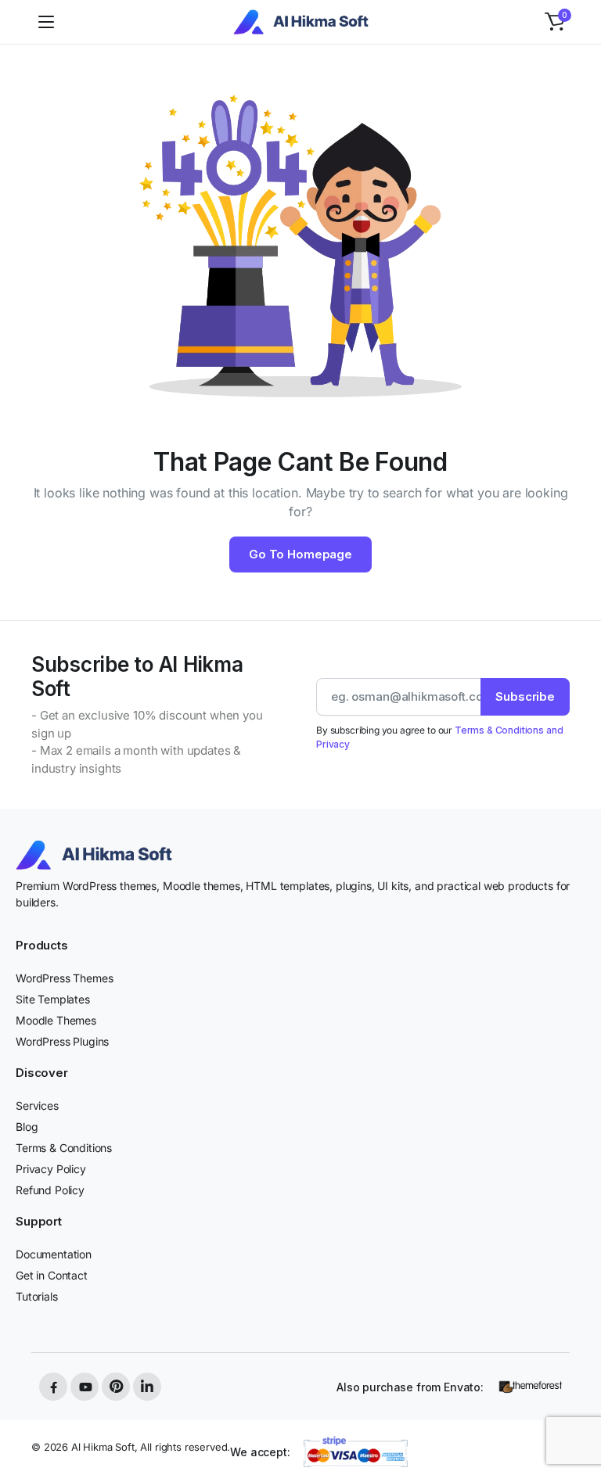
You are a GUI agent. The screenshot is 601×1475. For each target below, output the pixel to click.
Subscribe (525, 696)
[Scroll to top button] (576, 1404)
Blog (27, 1126)
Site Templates (53, 999)
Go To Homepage (300, 554)
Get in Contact (52, 1275)
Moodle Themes (56, 1020)
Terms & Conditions (64, 1147)
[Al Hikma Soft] (301, 22)
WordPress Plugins (62, 1041)
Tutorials (37, 1296)
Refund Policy (50, 1190)
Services (37, 1105)
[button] (555, 22)
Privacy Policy (51, 1168)
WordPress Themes (64, 978)
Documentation (54, 1254)
